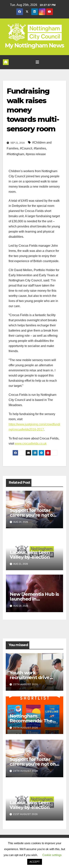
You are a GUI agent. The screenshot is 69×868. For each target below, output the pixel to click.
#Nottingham (15, 154)
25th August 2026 (25, 684)
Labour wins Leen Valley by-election (30, 554)
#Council (26, 148)
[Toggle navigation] (37, 62)
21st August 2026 (25, 814)
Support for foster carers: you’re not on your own (33, 515)
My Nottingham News (34, 45)
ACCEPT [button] (35, 861)
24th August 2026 (25, 771)
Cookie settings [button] (52, 855)
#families (40, 148)
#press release (36, 154)
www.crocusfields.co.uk (31, 443)
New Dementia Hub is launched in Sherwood (34, 598)
